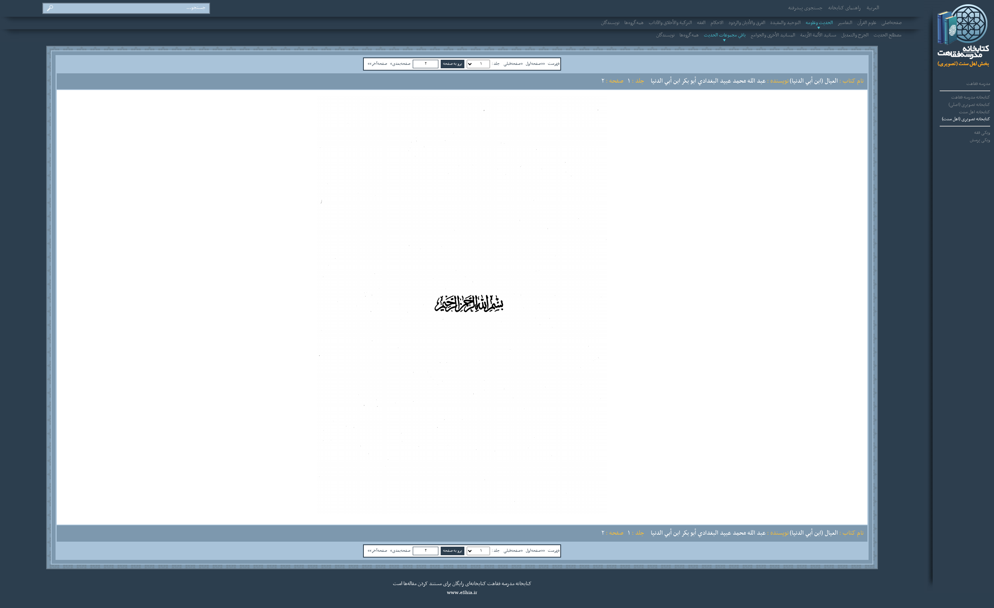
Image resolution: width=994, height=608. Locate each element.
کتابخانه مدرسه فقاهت (970, 97)
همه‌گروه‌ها (634, 23)
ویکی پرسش (980, 140)
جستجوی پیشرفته (805, 8)
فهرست (554, 63)
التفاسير (845, 23)
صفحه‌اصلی (891, 23)
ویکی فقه (982, 133)
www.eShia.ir (462, 593)
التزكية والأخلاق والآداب (670, 23)
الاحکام (717, 23)
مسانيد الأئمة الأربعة (818, 35)
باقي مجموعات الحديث (725, 35)
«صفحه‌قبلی (513, 63)
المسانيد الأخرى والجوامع (773, 35)
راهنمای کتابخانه (844, 8)
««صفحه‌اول (535, 63)
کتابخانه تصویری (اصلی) (969, 105)
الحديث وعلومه (819, 23)
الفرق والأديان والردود (746, 23)
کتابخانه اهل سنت (974, 112)
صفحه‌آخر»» (377, 63)
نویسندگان (610, 23)
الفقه (701, 23)
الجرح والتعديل (855, 35)
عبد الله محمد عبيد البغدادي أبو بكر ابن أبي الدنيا (708, 81)
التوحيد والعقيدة (785, 23)
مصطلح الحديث (888, 35)
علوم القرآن (866, 23)
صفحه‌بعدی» (400, 63)
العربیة (873, 8)
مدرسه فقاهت (978, 84)
